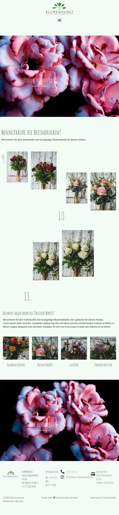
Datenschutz (109, 497)
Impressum (95, 497)
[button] (59, 20)
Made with (60, 497)
